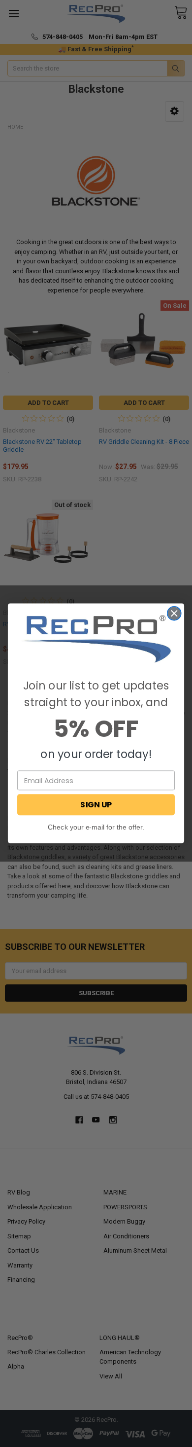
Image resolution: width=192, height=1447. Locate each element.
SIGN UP (96, 804)
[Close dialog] (174, 613)
